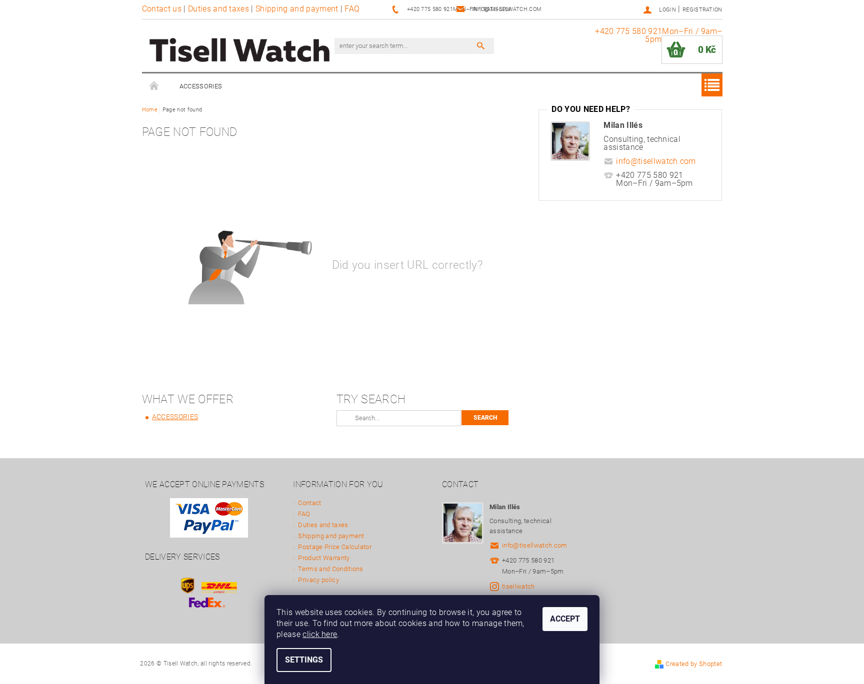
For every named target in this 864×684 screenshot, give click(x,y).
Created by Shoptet (694, 664)
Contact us (162, 8)
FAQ (352, 8)
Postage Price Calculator (335, 547)
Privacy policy (318, 580)
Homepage (154, 86)
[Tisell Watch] (239, 51)
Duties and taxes (218, 8)
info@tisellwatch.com (656, 161)
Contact (309, 503)
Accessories (201, 86)
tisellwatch (518, 586)
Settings (304, 660)
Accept (565, 619)
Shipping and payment (297, 8)
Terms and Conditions (330, 569)
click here (319, 634)
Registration (702, 9)
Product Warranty (324, 558)
